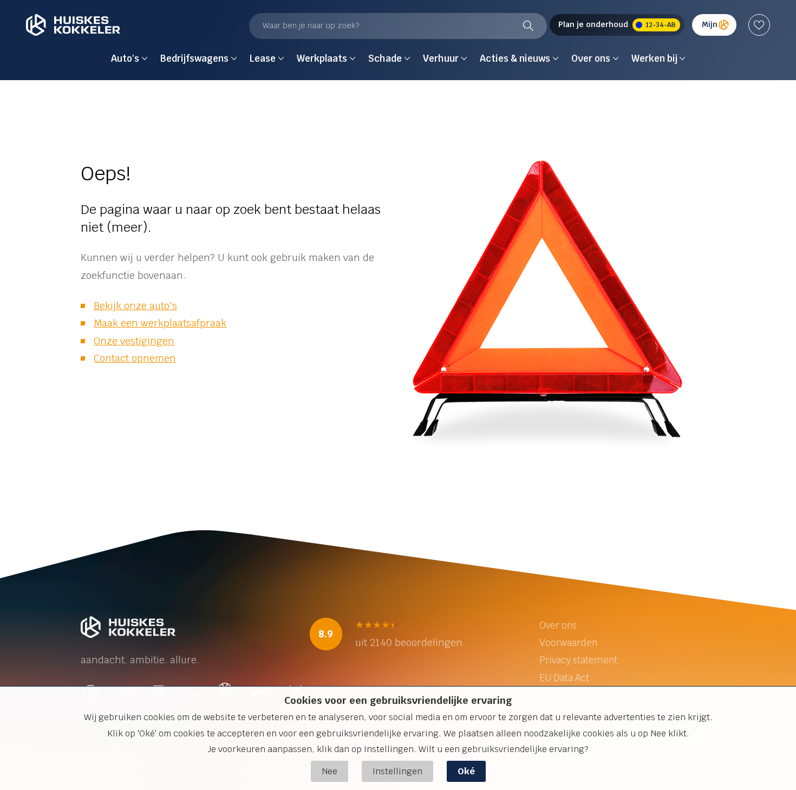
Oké (466, 771)
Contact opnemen (135, 358)
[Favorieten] (759, 25)
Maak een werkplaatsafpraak (160, 323)
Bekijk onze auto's (135, 305)
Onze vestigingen (134, 341)
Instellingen (397, 771)
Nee (329, 771)
